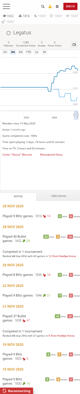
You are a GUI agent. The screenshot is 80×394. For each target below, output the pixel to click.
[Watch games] (74, 44)
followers (8, 44)
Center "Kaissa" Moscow (17, 154)
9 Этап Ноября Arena (61, 335)
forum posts (54, 44)
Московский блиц (51, 154)
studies (42, 44)
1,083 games (58, 196)
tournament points (26, 44)
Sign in (70, 6)
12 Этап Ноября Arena (62, 256)
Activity (18, 196)
